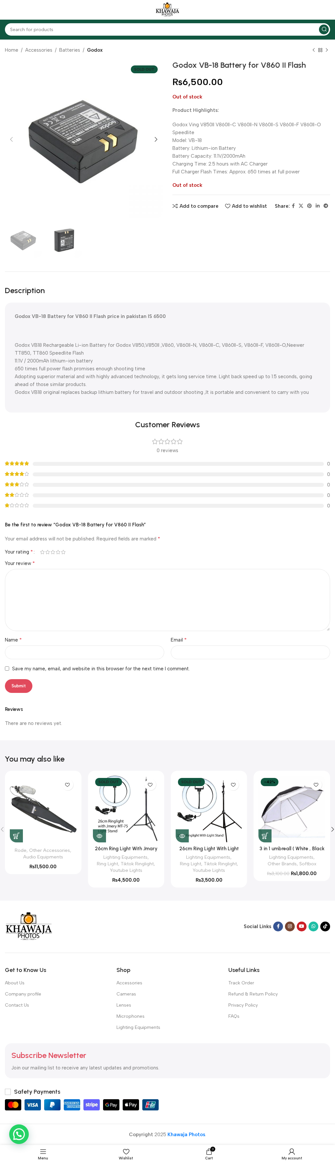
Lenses (123, 1005)
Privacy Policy (243, 1005)
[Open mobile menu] (8, 9)
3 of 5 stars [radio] (52, 552)
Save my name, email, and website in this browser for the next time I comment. (101, 669)
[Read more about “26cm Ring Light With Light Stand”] (182, 835)
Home (11, 50)
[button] (16, 835)
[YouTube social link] (302, 926)
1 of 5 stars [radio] (42, 552)
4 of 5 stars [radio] (58, 552)
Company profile (23, 994)
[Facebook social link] (293, 206)
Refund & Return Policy (253, 994)
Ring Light (107, 864)
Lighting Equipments (125, 857)
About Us (15, 983)
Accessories (38, 50)
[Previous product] (313, 50)
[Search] (324, 29)
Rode (20, 850)
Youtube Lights (126, 870)
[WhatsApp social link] (313, 926)
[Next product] (327, 50)
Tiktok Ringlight (137, 864)
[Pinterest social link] (309, 206)
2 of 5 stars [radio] (47, 552)
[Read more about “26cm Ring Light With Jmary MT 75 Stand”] (99, 835)
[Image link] (29, 926)
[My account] (326, 9)
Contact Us (17, 1005)
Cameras (126, 994)
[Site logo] (167, 9)
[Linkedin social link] (318, 206)
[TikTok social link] (325, 926)
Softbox (307, 864)
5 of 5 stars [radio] (63, 552)
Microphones (130, 1016)
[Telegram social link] (326, 206)
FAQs (233, 1016)
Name (13, 640)
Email (179, 640)
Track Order (241, 983)
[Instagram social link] (290, 926)
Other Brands (282, 864)
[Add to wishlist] (67, 784)
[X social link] (301, 206)
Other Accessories (49, 850)
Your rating (19, 552)
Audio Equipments (43, 857)
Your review (20, 563)
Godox (95, 50)
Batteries (69, 50)
